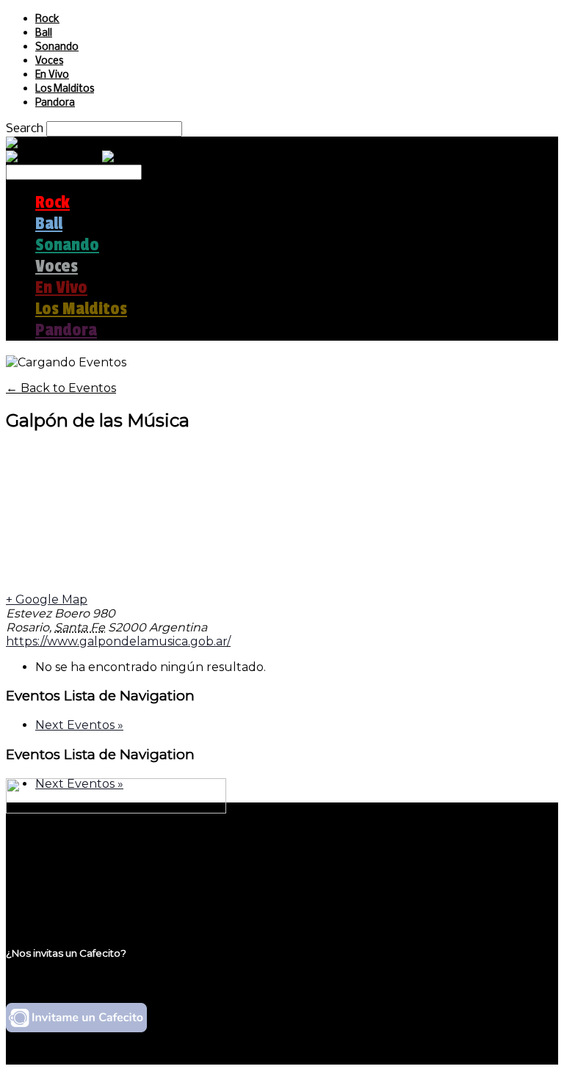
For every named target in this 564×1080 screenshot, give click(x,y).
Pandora (55, 103)
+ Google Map (46, 599)
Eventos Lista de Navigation (100, 695)
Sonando (57, 47)
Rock (47, 19)
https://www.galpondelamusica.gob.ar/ (118, 641)
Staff (49, 884)
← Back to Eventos (61, 388)
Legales (57, 870)
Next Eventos (79, 725)
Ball (43, 33)
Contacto (62, 898)
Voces (49, 61)
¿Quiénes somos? (86, 856)
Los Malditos (64, 89)
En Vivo (52, 75)
